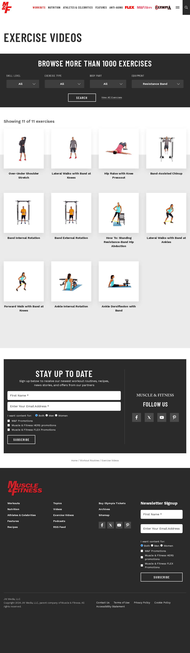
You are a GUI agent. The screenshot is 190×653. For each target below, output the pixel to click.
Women (63, 415)
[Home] (7, 11)
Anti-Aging (116, 7)
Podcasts (59, 521)
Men (51, 415)
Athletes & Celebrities (78, 7)
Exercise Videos (63, 515)
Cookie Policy (162, 602)
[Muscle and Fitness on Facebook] (136, 417)
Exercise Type (53, 75)
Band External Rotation (71, 238)
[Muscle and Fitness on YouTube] (161, 417)
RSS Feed (59, 526)
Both (42, 415)
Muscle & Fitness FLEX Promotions (33, 429)
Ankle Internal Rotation (71, 306)
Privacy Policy (142, 602)
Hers (144, 7)
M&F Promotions (22, 420)
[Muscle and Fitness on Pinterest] (174, 417)
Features (101, 7)
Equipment (138, 75)
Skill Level (13, 75)
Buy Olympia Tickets (112, 503)
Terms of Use (122, 602)
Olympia (163, 8)
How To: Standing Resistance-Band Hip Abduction (119, 242)
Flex (129, 7)
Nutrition (54, 7)
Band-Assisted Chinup (166, 173)
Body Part (96, 75)
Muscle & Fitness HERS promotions (34, 425)
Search (82, 98)
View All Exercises (111, 97)
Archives (104, 509)
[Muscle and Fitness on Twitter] (149, 417)
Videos (57, 509)
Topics (57, 503)
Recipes (12, 526)
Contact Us (102, 602)
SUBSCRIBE (21, 439)
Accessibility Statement (110, 606)
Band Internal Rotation (23, 238)
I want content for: (19, 415)
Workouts (39, 7)
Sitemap (104, 515)
